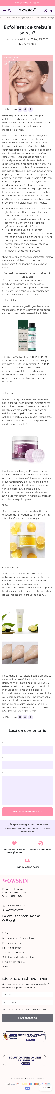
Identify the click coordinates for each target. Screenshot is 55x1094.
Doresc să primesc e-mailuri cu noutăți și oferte (27, 1009)
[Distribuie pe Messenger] (30, 109)
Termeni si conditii (13, 952)
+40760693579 (13, 910)
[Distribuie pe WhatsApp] (25, 109)
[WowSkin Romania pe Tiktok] (14, 920)
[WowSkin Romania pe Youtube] (10, 920)
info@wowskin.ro (14, 905)
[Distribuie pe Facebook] (20, 109)
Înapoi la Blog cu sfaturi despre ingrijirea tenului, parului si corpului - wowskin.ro (27, 828)
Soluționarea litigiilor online (18, 957)
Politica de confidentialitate (18, 938)
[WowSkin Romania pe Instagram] (7, 920)
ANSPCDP (8, 966)
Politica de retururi (13, 943)
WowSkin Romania (35, 1079)
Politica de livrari (11, 947)
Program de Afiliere (13, 962)
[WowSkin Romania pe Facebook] (3, 920)
